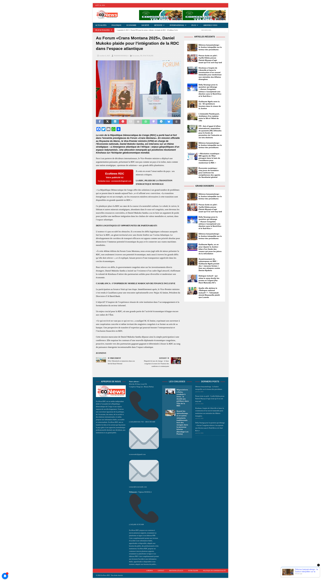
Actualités (100, 25)
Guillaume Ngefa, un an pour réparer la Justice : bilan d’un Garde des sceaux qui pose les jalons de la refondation (210, 249)
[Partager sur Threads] (176, 121)
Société (145, 25)
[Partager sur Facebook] (100, 121)
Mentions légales (176, 570)
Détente (158, 25)
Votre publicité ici (114, 177)
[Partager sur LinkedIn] (115, 121)
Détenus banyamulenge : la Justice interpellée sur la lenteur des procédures (210, 47)
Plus (193, 25)
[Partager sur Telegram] (161, 121)
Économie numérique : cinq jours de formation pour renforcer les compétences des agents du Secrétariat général (209, 172)
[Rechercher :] (212, 30)
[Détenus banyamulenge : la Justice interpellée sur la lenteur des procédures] (192, 47)
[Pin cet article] (123, 121)
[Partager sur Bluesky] (169, 121)
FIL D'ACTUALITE (146, 56)
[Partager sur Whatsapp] (146, 121)
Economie (131, 25)
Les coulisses (177, 381)
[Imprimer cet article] (138, 121)
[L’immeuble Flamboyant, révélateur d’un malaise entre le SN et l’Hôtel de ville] (192, 116)
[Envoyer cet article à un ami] (130, 121)
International (177, 25)
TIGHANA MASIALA (121, 56)
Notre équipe (193, 570)
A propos (149, 570)
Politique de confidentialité (214, 570)
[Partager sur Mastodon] (153, 121)
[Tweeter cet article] (107, 121)
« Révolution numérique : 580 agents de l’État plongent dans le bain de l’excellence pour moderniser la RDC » (209, 158)
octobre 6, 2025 (104, 56)
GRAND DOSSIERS (204, 186)
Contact (161, 570)
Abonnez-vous (210, 25)
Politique (116, 25)
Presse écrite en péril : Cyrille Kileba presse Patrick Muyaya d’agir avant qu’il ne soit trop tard (209, 398)
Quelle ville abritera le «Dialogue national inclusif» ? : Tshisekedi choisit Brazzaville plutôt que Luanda (209, 292)
